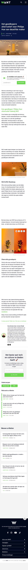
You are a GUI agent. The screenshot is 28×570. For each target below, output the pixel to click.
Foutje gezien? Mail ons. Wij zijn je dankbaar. (13, 321)
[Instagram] (8, 345)
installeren (4, 311)
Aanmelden (21, 82)
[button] (24, 539)
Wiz (14, 386)
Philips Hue (6, 386)
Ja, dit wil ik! (14, 375)
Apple (4, 33)
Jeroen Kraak (8, 33)
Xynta (24, 560)
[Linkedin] (10, 345)
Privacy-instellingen (7, 555)
